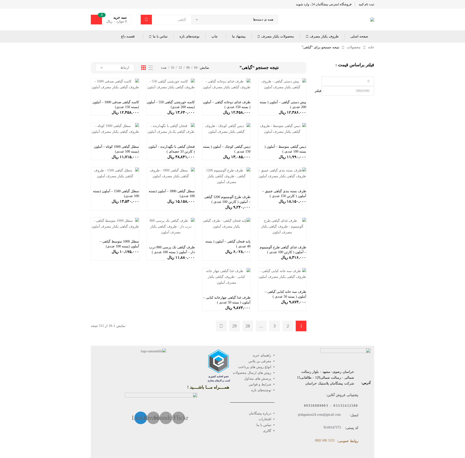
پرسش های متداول (257, 378)
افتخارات (265, 419)
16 (172, 67)
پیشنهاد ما (239, 36)
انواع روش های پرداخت (254, 367)
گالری (267, 431)
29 (234, 326)
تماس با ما (160, 36)
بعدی (221, 326)
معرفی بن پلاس (259, 361)
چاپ (214, 36)
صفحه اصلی (359, 36)
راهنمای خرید (262, 355)
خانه (371, 47)
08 (188, 67)
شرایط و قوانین (260, 384)
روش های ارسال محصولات (252, 373)
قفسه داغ (128, 36)
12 (180, 67)
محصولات (354, 47)
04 (195, 67)
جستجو (146, 19)
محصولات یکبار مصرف (277, 36)
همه (163, 67)
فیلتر (318, 91)
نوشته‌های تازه (189, 36)
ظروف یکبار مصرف (324, 36)
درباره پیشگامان (260, 413)
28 (248, 326)
